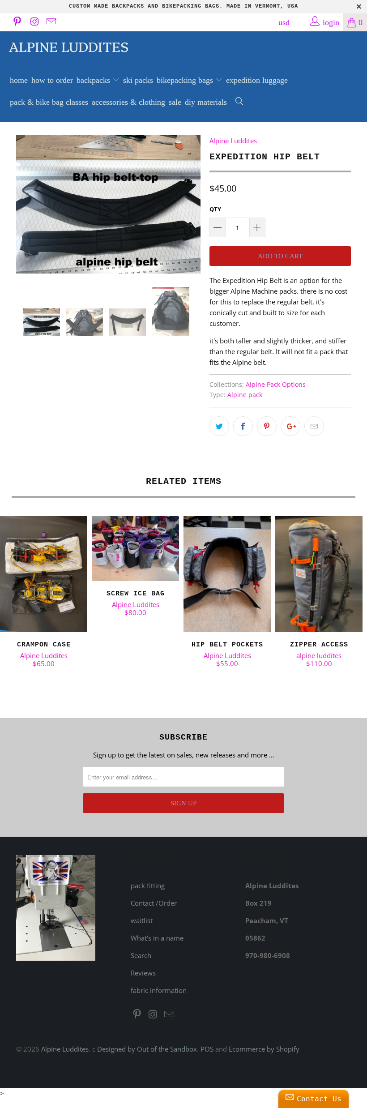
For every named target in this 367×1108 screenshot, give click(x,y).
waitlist (142, 920)
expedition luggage (257, 80)
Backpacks (94, 80)
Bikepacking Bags (186, 80)
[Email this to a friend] (314, 426)
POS (207, 1048)
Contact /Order (154, 902)
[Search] (239, 102)
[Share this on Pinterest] (267, 426)
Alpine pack (244, 395)
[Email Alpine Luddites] (50, 22)
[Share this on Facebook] (243, 426)
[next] (191, 204)
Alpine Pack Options (276, 385)
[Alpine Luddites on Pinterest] (16, 22)
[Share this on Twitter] (219, 426)
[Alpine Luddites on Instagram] (33, 22)
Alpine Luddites (68, 46)
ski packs (138, 80)
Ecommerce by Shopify (264, 1048)
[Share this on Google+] (290, 426)
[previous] (26, 204)
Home (19, 80)
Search (141, 955)
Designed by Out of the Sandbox (147, 1048)
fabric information (159, 990)
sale (175, 102)
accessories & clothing (128, 102)
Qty (215, 209)
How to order (52, 80)
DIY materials (206, 102)
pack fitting (148, 885)
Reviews (143, 972)
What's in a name (157, 937)
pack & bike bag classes (49, 102)
